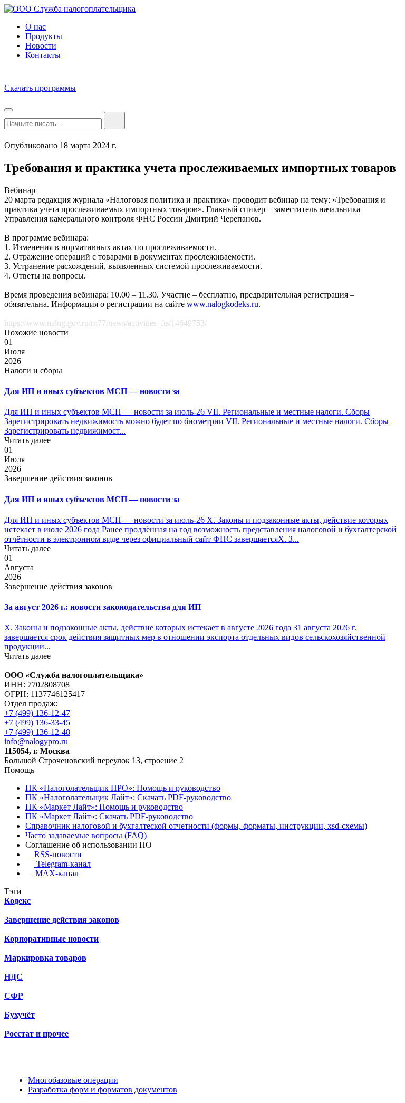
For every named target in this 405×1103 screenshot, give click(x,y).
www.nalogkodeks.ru (222, 304)
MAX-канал (56, 873)
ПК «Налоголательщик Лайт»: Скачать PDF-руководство (128, 797)
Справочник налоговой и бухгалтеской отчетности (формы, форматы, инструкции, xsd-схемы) (196, 825)
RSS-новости (57, 854)
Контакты (43, 55)
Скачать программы (40, 87)
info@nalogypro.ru (36, 741)
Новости (40, 45)
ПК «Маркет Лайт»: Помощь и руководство (104, 806)
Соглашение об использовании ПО (88, 844)
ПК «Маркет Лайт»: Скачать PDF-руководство (109, 816)
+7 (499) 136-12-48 (37, 731)
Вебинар (19, 190)
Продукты (43, 36)
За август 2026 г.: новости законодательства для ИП (102, 606)
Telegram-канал (62, 863)
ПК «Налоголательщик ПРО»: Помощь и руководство (122, 787)
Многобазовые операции (73, 1080)
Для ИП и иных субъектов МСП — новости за (92, 391)
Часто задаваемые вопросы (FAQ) (86, 835)
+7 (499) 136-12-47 (37, 712)
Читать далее (27, 440)
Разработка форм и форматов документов (102, 1089)
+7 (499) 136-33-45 (37, 722)
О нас (35, 26)
